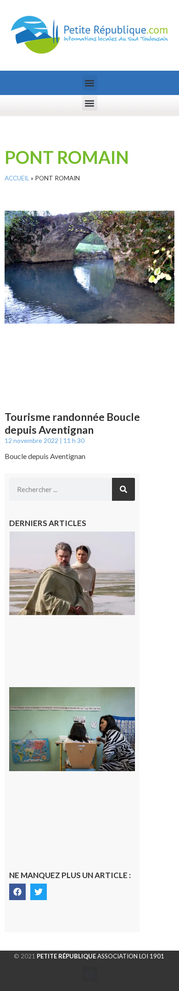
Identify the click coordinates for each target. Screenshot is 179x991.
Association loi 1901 (100, 956)
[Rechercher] (123, 489)
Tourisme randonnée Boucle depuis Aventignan (72, 423)
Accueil (17, 178)
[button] (89, 82)
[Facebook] (17, 892)
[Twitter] (38, 892)
